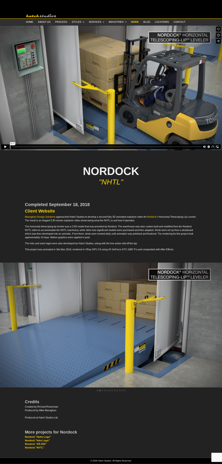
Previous (5, 325)
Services (95, 22)
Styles (76, 22)
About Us (44, 22)
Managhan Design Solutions (40, 217)
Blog (146, 22)
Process (61, 22)
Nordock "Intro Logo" (37, 440)
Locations (162, 22)
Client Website (40, 211)
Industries (116, 22)
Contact (179, 22)
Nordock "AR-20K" (36, 444)
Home (29, 22)
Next (217, 325)
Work (135, 22)
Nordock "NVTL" (34, 447)
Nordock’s (152, 217)
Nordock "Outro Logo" (38, 437)
